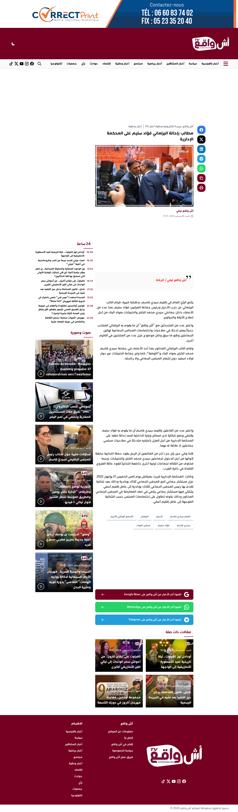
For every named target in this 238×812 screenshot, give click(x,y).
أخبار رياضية (154, 64)
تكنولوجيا (56, 64)
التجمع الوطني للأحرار (121, 516)
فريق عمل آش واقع (121, 757)
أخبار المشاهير (175, 64)
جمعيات (72, 64)
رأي (83, 64)
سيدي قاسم (183, 525)
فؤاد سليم (163, 525)
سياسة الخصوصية (122, 751)
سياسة (193, 64)
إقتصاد (106, 64)
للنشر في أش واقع (122, 744)
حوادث (94, 64)
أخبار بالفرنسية (210, 64)
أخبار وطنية (122, 64)
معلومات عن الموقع (120, 731)
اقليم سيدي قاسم (180, 516)
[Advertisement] (119, 96)
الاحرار (159, 516)
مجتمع (138, 64)
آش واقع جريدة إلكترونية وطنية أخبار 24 (169, 126)
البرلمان (145, 516)
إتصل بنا (128, 738)
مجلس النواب (143, 525)
